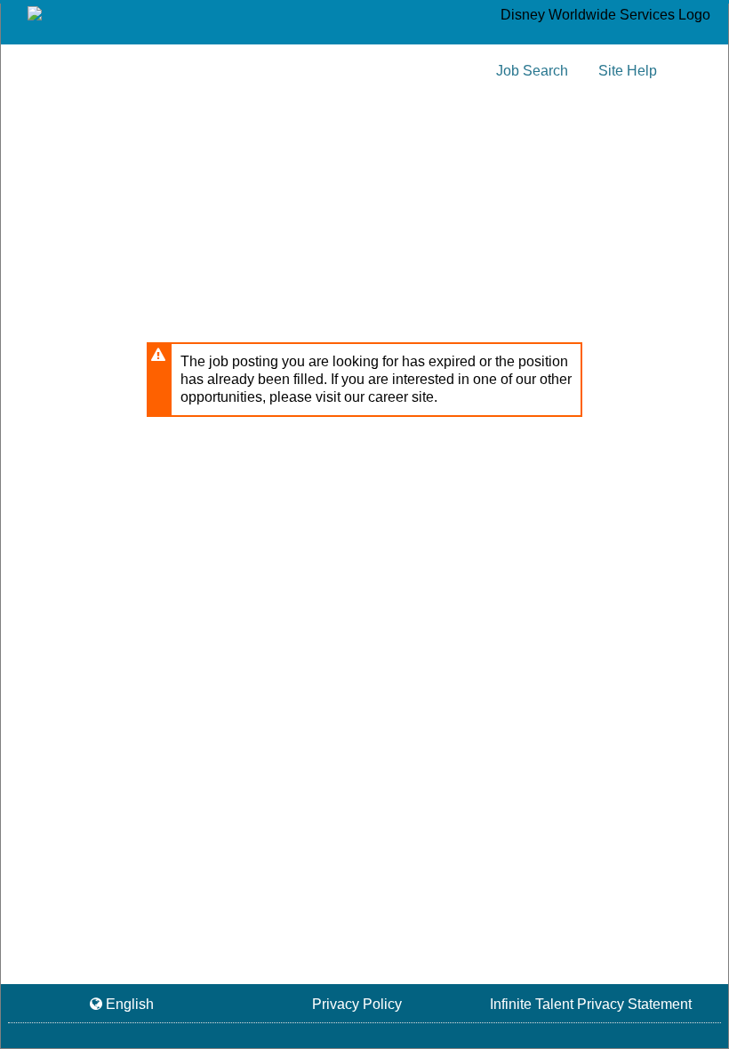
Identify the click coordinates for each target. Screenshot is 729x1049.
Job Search (532, 70)
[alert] (365, 379)
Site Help (627, 70)
